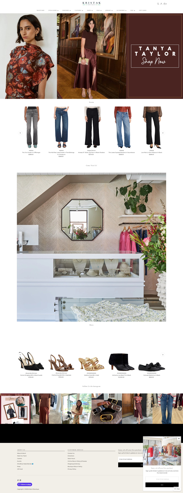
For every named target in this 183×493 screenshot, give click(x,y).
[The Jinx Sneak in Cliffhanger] (31, 128)
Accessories (121, 10)
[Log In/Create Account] (161, 4)
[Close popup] (179, 438)
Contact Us (71, 453)
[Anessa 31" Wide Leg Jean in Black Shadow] (91, 128)
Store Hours (71, 458)
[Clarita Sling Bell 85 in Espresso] (61, 350)
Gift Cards (142, 10)
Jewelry (108, 10)
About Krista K (21, 453)
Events (19, 461)
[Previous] (20, 133)
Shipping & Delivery (74, 464)
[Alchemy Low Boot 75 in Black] (122, 350)
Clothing (78, 10)
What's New (40, 10)
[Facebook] (18, 480)
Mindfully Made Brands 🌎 (25, 464)
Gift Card (20, 469)
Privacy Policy (72, 469)
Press (18, 466)
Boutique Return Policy (75, 466)
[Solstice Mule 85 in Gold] (91, 350)
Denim (91, 102)
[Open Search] (158, 4)
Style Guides (52, 10)
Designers (65, 10)
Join (142, 465)
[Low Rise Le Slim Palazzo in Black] (152, 128)
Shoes (89, 10)
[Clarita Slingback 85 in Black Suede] (31, 350)
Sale (132, 10)
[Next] (163, 133)
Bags (98, 10)
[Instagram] (20, 480)
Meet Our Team (22, 456)
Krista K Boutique (33, 489)
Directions (71, 456)
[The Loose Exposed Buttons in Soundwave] (122, 128)
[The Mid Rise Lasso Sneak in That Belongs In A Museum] (61, 128)
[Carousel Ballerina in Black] (152, 350)
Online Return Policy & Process (77, 461)
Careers (19, 458)
